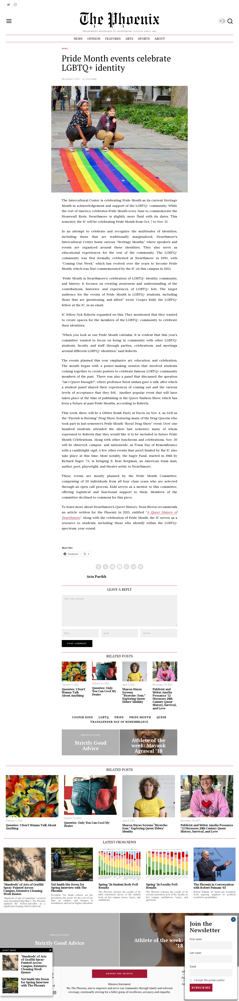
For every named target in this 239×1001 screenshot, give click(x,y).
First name (196, 939)
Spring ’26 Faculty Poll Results (161, 886)
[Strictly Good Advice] (90, 742)
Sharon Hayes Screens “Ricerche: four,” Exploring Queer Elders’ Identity (133, 696)
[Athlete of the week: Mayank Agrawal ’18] (148, 742)
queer (161, 717)
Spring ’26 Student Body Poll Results (118, 886)
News (65, 48)
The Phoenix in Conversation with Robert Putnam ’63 (214, 886)
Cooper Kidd (82, 717)
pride (119, 717)
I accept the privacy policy (208, 980)
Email (193, 966)
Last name (195, 952)
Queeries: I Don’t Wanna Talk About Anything (73, 692)
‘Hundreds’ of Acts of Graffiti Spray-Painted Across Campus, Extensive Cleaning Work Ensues (23, 889)
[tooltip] (8, 4)
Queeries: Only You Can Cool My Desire (104, 691)
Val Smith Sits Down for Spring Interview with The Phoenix (69, 887)
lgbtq (104, 717)
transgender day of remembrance (119, 721)
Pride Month (140, 717)
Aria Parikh (91, 78)
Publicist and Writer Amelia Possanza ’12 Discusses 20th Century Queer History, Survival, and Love (164, 699)
